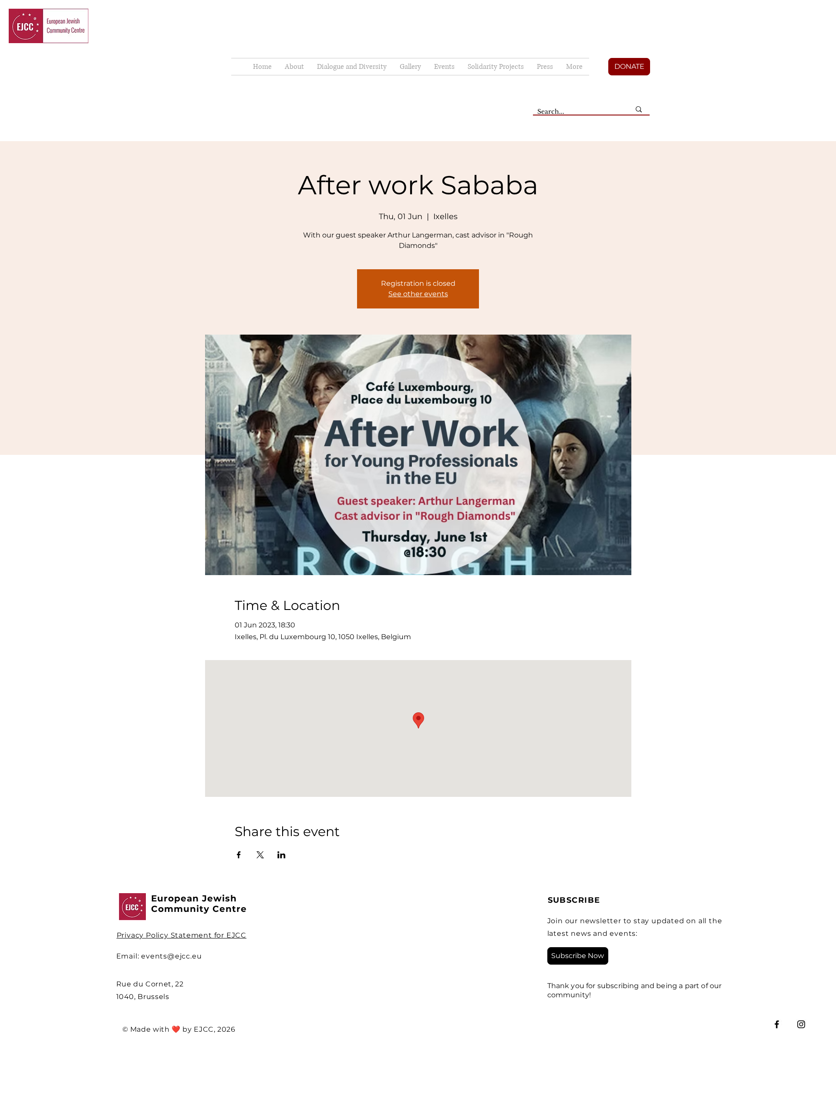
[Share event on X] (260, 854)
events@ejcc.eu (171, 956)
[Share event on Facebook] (239, 854)
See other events (418, 294)
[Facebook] (777, 1024)
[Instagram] (801, 1024)
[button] (410, 66)
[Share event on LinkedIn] (281, 854)
